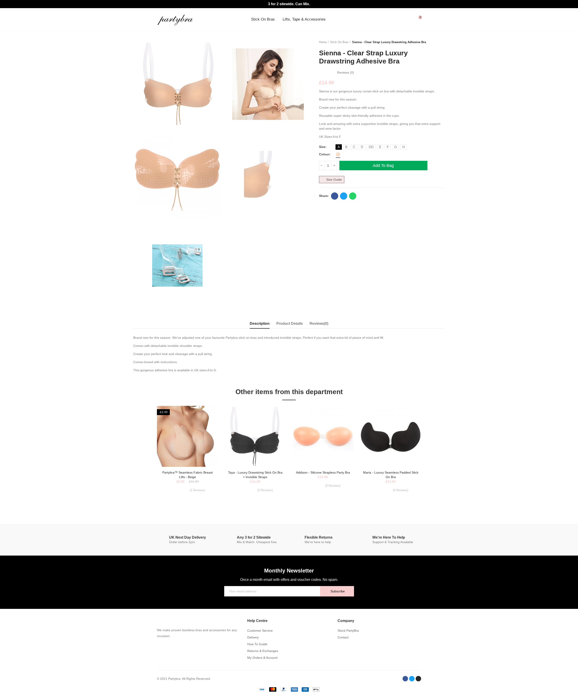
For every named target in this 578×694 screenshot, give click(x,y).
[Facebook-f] (405, 678)
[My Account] (409, 19)
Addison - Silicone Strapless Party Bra (323, 472)
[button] (144, 457)
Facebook (334, 196)
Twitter (343, 196)
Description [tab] (260, 323)
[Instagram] (418, 678)
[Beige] (338, 154)
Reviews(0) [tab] (319, 323)
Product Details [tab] (289, 323)
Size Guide (334, 179)
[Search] (400, 19)
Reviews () (345, 72)
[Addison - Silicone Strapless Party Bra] (322, 436)
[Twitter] (412, 678)
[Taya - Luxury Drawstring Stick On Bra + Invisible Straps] (255, 436)
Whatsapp (352, 196)
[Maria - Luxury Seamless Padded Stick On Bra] (390, 436)
